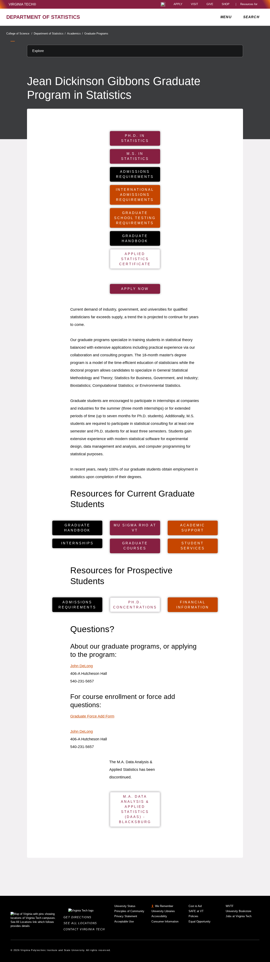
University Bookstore (238, 911)
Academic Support (192, 527)
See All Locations (81, 923)
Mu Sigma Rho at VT (135, 527)
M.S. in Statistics (135, 156)
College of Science (19, 33)
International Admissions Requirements (135, 195)
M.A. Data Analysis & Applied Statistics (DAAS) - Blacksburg (135, 809)
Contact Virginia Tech (85, 929)
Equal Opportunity (200, 921)
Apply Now (135, 289)
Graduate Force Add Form (92, 716)
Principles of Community (129, 911)
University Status (124, 906)
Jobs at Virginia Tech (238, 916)
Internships (77, 543)
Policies (193, 916)
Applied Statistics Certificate (135, 259)
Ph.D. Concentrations (135, 604)
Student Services (193, 545)
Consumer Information (164, 921)
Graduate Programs (96, 33)
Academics (75, 33)
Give (210, 4)
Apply (178, 4)
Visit (194, 4)
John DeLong (81, 666)
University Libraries (163, 911)
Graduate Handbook (135, 238)
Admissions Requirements (135, 174)
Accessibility (159, 916)
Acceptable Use (124, 921)
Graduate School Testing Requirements (135, 218)
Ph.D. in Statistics (135, 138)
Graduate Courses (135, 545)
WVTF (230, 906)
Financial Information (192, 604)
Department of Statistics (50, 33)
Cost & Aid (195, 906)
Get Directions (78, 917)
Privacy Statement (125, 916)
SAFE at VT (196, 911)
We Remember (164, 906)
